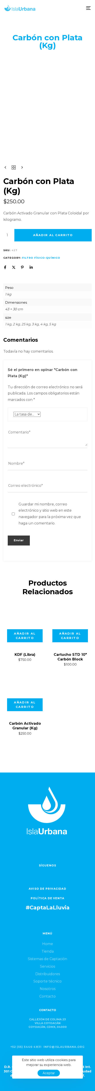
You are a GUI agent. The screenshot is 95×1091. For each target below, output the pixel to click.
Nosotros (47, 989)
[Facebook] (5, 267)
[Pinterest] (22, 267)
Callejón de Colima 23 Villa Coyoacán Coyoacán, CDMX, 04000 (47, 1023)
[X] (13, 267)
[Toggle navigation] (76, 8)
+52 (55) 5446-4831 (26, 1046)
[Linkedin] (31, 267)
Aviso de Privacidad (47, 888)
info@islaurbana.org (64, 1046)
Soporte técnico (47, 981)
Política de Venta (47, 898)
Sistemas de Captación (47, 959)
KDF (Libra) (25, 654)
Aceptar (49, 1073)
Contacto (47, 996)
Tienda (48, 951)
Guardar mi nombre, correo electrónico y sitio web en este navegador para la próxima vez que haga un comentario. (50, 513)
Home (47, 944)
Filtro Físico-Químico (41, 257)
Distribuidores (47, 974)
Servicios (47, 966)
